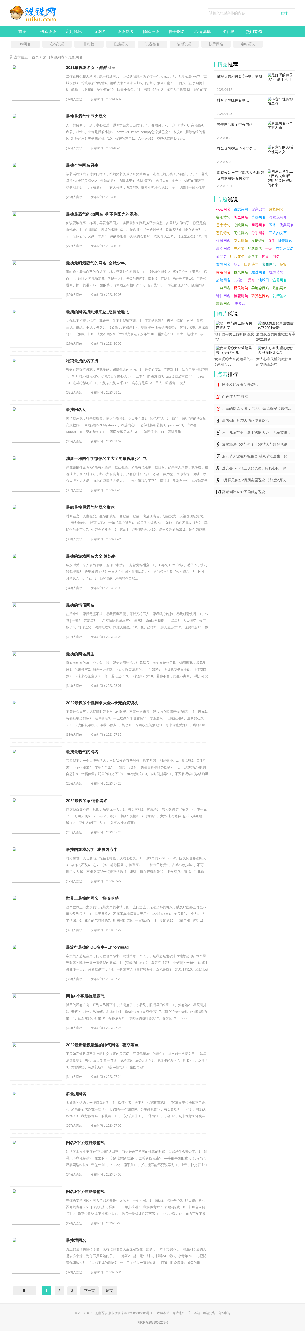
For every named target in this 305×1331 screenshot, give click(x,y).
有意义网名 (278, 217)
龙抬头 (239, 280)
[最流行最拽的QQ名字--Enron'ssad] (36, 962)
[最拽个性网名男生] (36, 180)
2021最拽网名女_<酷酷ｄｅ (91, 67)
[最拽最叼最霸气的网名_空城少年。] (36, 278)
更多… (240, 304)
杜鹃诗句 (276, 272)
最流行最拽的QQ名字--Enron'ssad (97, 947)
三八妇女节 (278, 233)
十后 (269, 249)
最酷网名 (280, 288)
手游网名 (258, 217)
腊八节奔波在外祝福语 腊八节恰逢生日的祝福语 (258, 456)
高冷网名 (223, 249)
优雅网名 (223, 241)
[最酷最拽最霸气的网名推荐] (36, 522)
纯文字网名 (271, 256)
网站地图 (178, 1313)
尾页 (109, 1291)
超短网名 (223, 280)
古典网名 (223, 288)
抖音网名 (285, 241)
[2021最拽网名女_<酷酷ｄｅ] (36, 82)
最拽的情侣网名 (80, 605)
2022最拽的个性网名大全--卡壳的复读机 (102, 703)
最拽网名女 (76, 409)
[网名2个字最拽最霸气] (36, 1157)
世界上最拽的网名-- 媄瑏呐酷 (92, 898)
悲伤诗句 (223, 233)
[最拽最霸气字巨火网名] (36, 131)
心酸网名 (241, 225)
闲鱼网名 (241, 217)
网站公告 (209, 1313)
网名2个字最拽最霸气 (85, 1143)
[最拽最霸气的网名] (36, 766)
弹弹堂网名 (260, 296)
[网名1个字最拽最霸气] (36, 1206)
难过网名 (258, 272)
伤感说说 (48, 31)
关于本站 (194, 1313)
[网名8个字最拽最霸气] (36, 1011)
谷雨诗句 (223, 217)
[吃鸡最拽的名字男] (36, 375)
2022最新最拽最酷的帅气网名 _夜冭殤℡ (102, 1045)
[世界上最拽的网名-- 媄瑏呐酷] (36, 913)
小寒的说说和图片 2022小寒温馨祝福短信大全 (258, 408)
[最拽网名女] (36, 424)
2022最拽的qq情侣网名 (87, 800)
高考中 (253, 256)
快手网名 (177, 31)
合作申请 (224, 1313)
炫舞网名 (276, 209)
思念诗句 (223, 225)
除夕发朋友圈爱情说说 (240, 385)
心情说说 (202, 31)
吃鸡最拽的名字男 (82, 361)
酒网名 (221, 256)
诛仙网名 (223, 296)
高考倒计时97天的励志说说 (243, 492)
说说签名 (125, 31)
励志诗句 (241, 241)
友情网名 (223, 264)
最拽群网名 (76, 1240)
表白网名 (269, 264)
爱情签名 (280, 296)
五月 (272, 225)
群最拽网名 (76, 1094)
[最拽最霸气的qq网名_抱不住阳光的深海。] (36, 229)
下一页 (89, 1291)
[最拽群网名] (36, 1255)
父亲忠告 (258, 209)
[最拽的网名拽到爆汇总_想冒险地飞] (36, 327)
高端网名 (223, 304)
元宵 (251, 280)
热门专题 (254, 31)
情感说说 (151, 31)
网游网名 (258, 225)
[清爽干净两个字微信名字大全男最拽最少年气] (36, 473)
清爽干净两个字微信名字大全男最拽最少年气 (106, 458)
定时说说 (74, 31)
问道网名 (241, 233)
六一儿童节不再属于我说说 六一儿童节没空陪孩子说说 (258, 432)
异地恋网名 (260, 288)
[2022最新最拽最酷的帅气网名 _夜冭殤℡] (36, 1060)
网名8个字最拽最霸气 (85, 996)
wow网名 (223, 209)
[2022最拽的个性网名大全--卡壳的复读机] (36, 718)
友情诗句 (258, 241)
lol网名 (100, 31)
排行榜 (228, 31)
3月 (271, 241)
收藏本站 (163, 1313)
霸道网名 (223, 272)
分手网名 (258, 233)
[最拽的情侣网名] (36, 620)
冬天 (237, 264)
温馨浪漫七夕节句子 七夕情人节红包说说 (254, 444)
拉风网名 (241, 272)
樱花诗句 (241, 296)
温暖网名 (279, 280)
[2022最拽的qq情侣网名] (36, 815)
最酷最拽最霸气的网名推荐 (90, 507)
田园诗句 (251, 264)
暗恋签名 (237, 256)
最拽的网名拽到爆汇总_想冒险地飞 (97, 312)
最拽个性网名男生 (82, 165)
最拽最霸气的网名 (82, 752)
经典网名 (255, 249)
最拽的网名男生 (80, 654)
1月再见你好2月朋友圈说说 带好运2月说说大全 (258, 480)
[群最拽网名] (36, 1109)
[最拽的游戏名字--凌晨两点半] (36, 864)
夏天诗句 (241, 288)
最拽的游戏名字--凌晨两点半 (91, 849)
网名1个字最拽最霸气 (85, 1191)
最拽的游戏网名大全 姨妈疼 (91, 556)
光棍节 (239, 249)
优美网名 (287, 225)
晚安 (283, 264)
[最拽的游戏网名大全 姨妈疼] (36, 571)
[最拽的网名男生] (36, 669)
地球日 (263, 280)
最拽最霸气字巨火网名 (86, 116)
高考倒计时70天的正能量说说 (245, 420)
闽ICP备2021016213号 (152, 1322)
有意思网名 (285, 249)
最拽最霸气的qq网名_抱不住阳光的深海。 (104, 214)
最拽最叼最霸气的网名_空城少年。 (97, 263)
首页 (22, 31)
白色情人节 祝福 (235, 397)
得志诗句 (241, 209)
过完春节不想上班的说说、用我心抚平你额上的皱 (258, 468)
